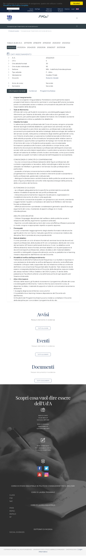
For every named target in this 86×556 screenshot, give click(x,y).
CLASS (12, 495)
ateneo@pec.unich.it (44, 448)
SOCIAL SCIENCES (16, 532)
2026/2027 (51, 47)
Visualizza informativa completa (15, 5)
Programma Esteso (47, 91)
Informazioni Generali (16, 91)
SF (10, 517)
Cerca (10, 10)
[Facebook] (40, 468)
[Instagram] (46, 474)
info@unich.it (45, 445)
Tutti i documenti (43, 380)
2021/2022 (66, 43)
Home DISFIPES (30, 10)
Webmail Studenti (60, 10)
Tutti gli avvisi (43, 328)
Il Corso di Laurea (13, 31)
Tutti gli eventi (43, 354)
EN (77, 9)
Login (73, 9)
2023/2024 (21, 47)
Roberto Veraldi (52, 78)
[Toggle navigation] (77, 18)
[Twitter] (46, 468)
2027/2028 (61, 47)
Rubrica (67, 9)
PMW (11, 508)
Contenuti (33, 91)
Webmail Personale (49, 10)
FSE (11, 498)
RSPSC (12, 511)
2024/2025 (31, 47)
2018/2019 (37, 43)
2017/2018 (28, 43)
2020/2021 (56, 43)
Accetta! (76, 3)
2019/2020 (47, 43)
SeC (11, 501)
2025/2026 (41, 47)
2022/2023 (11, 47)
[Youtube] (40, 474)
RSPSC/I (12, 514)
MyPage (37, 9)
